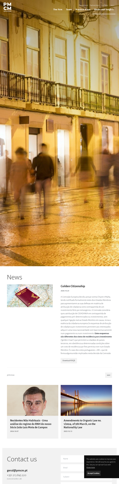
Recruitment (83, 5)
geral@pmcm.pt (17, 470)
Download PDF (68, 360)
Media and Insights (104, 9)
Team (69, 9)
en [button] (112, 5)
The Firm (57, 9)
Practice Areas (83, 9)
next (108, 375)
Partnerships (95, 5)
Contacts (104, 5)
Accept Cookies (93, 473)
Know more (90, 467)
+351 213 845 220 (16, 475)
